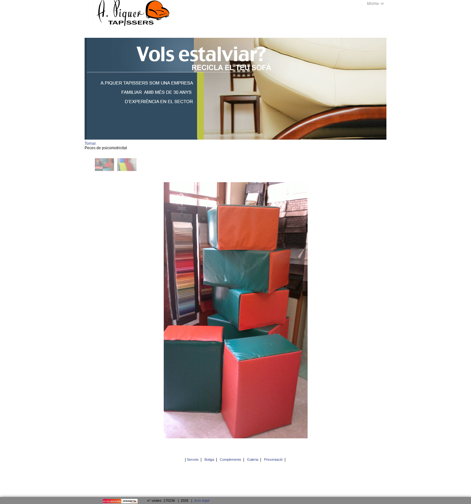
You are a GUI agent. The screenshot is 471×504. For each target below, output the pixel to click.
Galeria (252, 459)
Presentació (273, 459)
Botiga (209, 459)
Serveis (193, 459)
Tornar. (90, 143)
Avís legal (201, 500)
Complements (230, 459)
